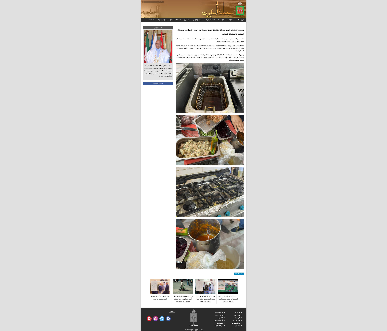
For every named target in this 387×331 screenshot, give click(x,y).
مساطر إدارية (210, 20)
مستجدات (230, 20)
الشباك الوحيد (219, 312)
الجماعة (221, 20)
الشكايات (151, 20)
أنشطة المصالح (175, 20)
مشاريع (186, 20)
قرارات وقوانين (197, 20)
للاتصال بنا (220, 323)
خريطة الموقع (218, 325)
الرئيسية (241, 20)
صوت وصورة (162, 20)
